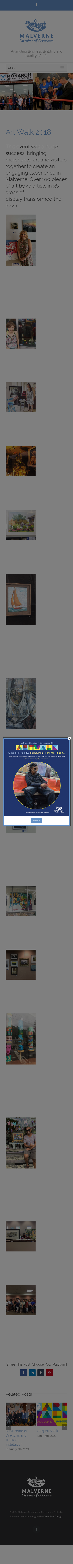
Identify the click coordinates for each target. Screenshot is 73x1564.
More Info (36, 820)
